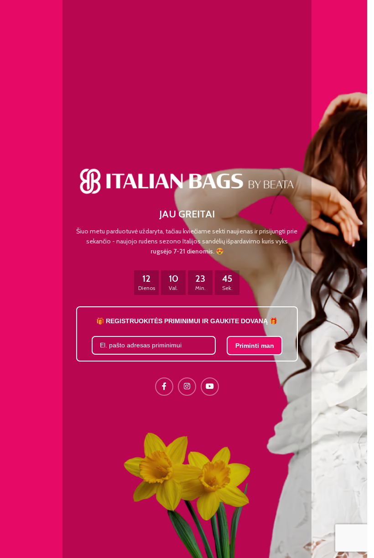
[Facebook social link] (164, 386)
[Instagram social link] (187, 386)
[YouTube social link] (210, 386)
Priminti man (254, 345)
